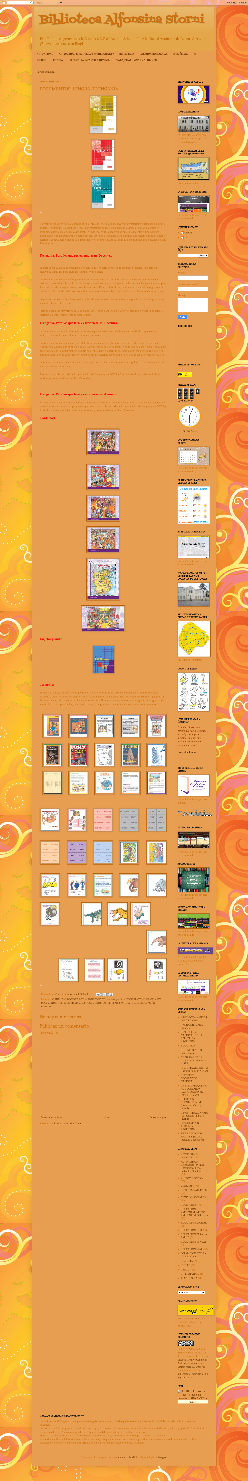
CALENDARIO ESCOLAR (153, 53)
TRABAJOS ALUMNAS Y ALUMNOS (136, 60)
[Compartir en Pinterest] (111, 994)
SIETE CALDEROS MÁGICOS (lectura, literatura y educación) (192, 1136)
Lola (186, 237)
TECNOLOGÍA (189, 1278)
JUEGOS (41, 60)
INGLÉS (185, 1265)
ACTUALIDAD (45, 53)
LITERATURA (189, 1273)
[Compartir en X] (104, 994)
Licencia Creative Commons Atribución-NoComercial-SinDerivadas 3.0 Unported (192, 1363)
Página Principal (46, 71)
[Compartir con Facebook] (107, 994)
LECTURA (57, 60)
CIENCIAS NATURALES (194, 1190)
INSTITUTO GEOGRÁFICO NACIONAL (189, 1078)
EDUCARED (188, 1045)
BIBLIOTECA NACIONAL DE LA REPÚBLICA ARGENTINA (191, 1037)
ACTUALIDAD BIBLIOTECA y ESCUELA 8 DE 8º (86, 53)
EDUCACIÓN (188, 1205)
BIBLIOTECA (126, 53)
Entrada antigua (158, 1117)
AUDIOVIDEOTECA (192, 1178)
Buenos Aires (189, 431)
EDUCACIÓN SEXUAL (194, 1241)
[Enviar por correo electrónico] (97, 994)
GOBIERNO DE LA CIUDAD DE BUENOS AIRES (193, 1060)
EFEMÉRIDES (180, 53)
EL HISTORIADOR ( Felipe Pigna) (192, 1051)
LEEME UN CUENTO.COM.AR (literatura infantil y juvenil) (191, 1104)
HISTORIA (187, 1261)
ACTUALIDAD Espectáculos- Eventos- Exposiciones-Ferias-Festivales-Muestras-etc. (193, 1166)
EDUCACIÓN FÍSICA (193, 1230)
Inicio (106, 1117)
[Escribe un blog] (101, 994)
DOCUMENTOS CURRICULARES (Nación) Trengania (113, 1003)
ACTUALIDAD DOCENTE (64, 999)
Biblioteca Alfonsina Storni (122, 19)
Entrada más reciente (51, 1117)
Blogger (162, 1457)
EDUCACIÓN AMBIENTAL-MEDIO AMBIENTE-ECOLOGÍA (194, 1212)
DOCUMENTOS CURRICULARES (143, 999)
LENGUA (186, 1269)
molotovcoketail (126, 1457)
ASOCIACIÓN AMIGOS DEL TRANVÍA (194, 1019)
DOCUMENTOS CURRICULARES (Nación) (63, 1003)
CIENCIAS (187, 1185)
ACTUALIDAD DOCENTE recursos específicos (102, 999)
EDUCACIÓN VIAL (192, 1249)
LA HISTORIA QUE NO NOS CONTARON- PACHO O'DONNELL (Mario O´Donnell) (194, 1090)
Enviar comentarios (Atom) (68, 1123)
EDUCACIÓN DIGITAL (194, 1222)
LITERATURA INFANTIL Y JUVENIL (89, 60)
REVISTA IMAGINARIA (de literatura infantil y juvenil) (194, 1115)
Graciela (188, 232)
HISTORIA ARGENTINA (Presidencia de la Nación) (194, 1069)
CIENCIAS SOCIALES (193, 1197)
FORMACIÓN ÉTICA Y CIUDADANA (193, 1255)
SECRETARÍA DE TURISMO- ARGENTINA (190, 1126)
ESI (195, 53)
